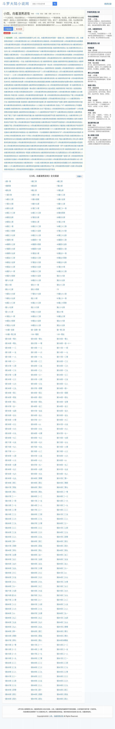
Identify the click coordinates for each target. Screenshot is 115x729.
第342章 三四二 (62, 690)
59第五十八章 (10, 267)
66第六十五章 (36, 276)
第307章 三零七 (10, 640)
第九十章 (60, 312)
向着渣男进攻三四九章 (70, 139)
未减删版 (7, 108)
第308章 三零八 (36, 640)
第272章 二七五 (36, 591)
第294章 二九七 (62, 622)
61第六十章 (61, 267)
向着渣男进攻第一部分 (62, 129)
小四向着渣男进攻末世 (65, 75)
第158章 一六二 (62, 420)
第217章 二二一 (36, 510)
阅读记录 (108, 3)
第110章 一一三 (36, 348)
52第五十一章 (62, 253)
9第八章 (34, 190)
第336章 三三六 (62, 681)
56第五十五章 (10, 262)
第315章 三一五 (62, 649)
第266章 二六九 (36, 582)
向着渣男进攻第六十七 (46, 129)
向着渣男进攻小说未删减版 (20, 108)
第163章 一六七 (36, 429)
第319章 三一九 (10, 658)
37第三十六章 (62, 231)
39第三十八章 (36, 235)
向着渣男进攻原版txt (37, 156)
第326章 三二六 (36, 667)
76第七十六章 (10, 294)
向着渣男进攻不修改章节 (74, 125)
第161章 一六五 (62, 424)
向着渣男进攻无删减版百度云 (68, 61)
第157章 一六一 (36, 420)
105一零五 (60, 334)
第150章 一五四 (10, 411)
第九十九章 (61, 325)
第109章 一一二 (10, 348)
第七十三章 (9, 289)
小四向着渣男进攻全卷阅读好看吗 (46, 92)
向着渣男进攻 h (77, 44)
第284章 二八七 (36, 609)
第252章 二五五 (62, 559)
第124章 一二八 (36, 370)
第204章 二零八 (10, 492)
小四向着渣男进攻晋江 (28, 48)
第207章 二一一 (10, 496)
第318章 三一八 (62, 654)
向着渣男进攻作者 (64, 78)
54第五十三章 (36, 258)
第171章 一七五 (10, 442)
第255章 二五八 (62, 564)
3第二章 (34, 181)
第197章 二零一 (62, 478)
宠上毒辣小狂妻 (93, 135)
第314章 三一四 (36, 649)
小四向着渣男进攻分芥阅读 (60, 135)
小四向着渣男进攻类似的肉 (26, 142)
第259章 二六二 (10, 573)
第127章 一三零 (10, 375)
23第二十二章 (10, 213)
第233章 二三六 (36, 532)
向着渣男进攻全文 (50, 75)
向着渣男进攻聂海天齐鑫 (51, 44)
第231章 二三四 (62, 528)
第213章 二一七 (10, 505)
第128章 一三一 (36, 375)
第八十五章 (9, 307)
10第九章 (60, 190)
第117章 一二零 (62, 357)
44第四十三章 (10, 244)
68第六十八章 (36, 280)
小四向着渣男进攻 (23, 159)
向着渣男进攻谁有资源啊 (38, 146)
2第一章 (8, 181)
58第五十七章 (62, 262)
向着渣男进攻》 (9, 119)
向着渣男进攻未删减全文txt (28, 129)
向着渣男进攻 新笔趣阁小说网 (67, 119)
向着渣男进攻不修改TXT (48, 112)
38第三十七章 (10, 235)
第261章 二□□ (62, 573)
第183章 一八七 (10, 460)
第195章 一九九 (10, 478)
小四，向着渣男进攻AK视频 (46, 38)
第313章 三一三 (10, 649)
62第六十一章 (10, 271)
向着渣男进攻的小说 (11, 129)
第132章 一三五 (62, 379)
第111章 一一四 (62, 348)
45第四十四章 (36, 244)
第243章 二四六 (62, 546)
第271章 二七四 (10, 591)
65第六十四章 (10, 276)
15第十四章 (35, 199)
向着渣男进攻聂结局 (21, 85)
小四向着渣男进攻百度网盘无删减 (18, 146)
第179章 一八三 (62, 451)
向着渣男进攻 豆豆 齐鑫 (53, 139)
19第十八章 (61, 204)
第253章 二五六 (10, 564)
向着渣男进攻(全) (52, 71)
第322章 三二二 (10, 663)
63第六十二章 (36, 271)
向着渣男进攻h (61, 51)
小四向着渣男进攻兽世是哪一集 (35, 95)
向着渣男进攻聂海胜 (49, 119)
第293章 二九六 (36, 622)
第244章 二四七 (10, 550)
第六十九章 (61, 280)
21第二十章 (35, 208)
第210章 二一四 (10, 501)
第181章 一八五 (36, 456)
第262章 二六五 (10, 577)
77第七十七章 (36, 294)
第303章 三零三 (62, 631)
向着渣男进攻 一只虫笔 (31, 162)
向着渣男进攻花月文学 (56, 149)
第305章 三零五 (36, 636)
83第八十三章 (36, 303)
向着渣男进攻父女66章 (12, 48)
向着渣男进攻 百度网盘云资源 (37, 149)
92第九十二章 (36, 316)
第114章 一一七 (62, 352)
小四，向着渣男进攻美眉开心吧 (25, 38)
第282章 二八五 (62, 604)
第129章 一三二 (62, 375)
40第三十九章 (62, 235)
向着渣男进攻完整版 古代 (62, 162)
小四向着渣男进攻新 (56, 41)
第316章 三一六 (10, 654)
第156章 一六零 (10, 420)
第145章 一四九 (36, 402)
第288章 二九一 (62, 613)
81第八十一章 (62, 298)
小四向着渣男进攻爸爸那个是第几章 (57, 156)
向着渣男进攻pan (38, 68)
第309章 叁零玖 (62, 640)
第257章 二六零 (36, 568)
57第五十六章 (36, 262)
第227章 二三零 (36, 523)
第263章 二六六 (36, 577)
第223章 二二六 (10, 519)
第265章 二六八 (10, 582)
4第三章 (60, 181)
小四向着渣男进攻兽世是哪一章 (60, 85)
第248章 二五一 (36, 555)
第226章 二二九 (10, 523)
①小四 (43, 71)
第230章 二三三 (36, 528)
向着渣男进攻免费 (17, 81)
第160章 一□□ (36, 424)
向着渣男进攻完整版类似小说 (39, 85)
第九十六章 (61, 321)
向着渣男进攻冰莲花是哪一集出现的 (23, 88)
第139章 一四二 (10, 393)
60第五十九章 (36, 267)
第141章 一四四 (62, 393)
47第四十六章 (10, 249)
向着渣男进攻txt (24, 156)
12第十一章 (35, 195)
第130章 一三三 (10, 379)
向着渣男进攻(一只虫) (16, 61)
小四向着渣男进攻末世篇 (34, 78)
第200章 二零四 (62, 483)
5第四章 (8, 186)
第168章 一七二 (10, 438)
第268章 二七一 (10, 586)
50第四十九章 (10, 253)
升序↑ (79, 176)
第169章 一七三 (36, 438)
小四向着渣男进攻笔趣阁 (63, 54)
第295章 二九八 (10, 627)
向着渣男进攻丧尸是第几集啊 (57, 102)
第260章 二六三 (36, 573)
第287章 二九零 (36, 613)
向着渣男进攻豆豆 (18, 166)
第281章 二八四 (36, 604)
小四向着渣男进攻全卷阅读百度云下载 (60, 95)
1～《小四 (12, 75)
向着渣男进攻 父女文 (22, 119)
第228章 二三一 (62, 523)
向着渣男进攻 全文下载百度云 (40, 108)
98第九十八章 (36, 325)
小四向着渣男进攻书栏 (54, 58)
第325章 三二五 (10, 667)
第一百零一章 (36, 330)
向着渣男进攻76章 (20, 149)
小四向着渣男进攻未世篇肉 (71, 132)
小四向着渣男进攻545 (24, 75)
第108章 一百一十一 (64, 343)
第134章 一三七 (36, 384)
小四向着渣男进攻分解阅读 (39, 41)
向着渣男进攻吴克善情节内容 (45, 115)
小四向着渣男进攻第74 (63, 166)
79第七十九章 (10, 298)
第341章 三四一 (36, 690)
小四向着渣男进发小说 (22, 41)
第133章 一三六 (10, 384)
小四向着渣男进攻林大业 (21, 125)
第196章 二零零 (36, 478)
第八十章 (34, 298)
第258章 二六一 (62, 568)
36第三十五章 (36, 231)
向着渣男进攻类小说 (50, 78)
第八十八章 (9, 312)
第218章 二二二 (62, 510)
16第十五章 (61, 199)
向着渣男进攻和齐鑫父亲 (25, 115)
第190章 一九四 (36, 469)
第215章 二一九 (62, 505)
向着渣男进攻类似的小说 (33, 61)
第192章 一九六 (10, 474)
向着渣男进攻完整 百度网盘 (17, 102)
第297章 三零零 (62, 627)
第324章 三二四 (62, 663)
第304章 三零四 (10, 636)
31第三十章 (61, 222)
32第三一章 (9, 226)
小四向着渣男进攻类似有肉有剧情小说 (65, 159)
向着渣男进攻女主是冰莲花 (45, 88)
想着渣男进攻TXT (55, 132)
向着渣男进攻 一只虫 (16, 54)
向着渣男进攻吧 (21, 65)
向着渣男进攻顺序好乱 (14, 105)
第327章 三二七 (62, 667)
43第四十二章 (62, 240)
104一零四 (35, 334)
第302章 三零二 (36, 631)
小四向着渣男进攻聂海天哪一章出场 (39, 65)
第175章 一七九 (36, 447)
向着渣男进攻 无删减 (50, 61)
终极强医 (91, 110)
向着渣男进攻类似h (29, 105)
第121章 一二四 (10, 366)
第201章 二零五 (10, 487)
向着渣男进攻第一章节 (56, 146)
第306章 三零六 (62, 636)
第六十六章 (61, 276)
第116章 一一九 (36, 357)
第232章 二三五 (10, 532)
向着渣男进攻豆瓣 (70, 146)
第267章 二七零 (62, 582)
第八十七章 (61, 307)
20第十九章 (9, 208)
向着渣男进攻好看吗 (18, 78)
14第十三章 (9, 199)
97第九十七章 (10, 325)
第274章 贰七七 (10, 595)
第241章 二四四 (10, 546)
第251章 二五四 (36, 559)
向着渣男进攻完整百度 (48, 51)
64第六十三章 (62, 271)
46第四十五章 (62, 244)
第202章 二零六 (36, 487)
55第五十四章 (62, 258)
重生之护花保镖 (93, 73)
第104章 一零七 (36, 339)
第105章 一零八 (62, 339)
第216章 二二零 (10, 510)
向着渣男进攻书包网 (69, 58)
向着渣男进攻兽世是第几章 (36, 102)
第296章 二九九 (36, 627)
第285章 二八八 (62, 609)
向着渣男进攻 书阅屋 (22, 152)
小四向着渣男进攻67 (32, 51)
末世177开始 (26, 135)
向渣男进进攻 (35, 152)
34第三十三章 (62, 226)
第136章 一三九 (10, 388)
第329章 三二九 (36, 672)
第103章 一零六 (10, 339)
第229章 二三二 (10, 528)
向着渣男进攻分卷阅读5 (65, 112)
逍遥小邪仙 (92, 85)
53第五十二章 (10, 258)
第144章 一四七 (62, 397)
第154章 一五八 (36, 415)
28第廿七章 (61, 217)
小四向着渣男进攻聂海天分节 (46, 142)
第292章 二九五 (10, 622)
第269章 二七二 (36, 586)
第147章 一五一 (10, 406)
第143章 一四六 (36, 397)
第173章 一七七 (62, 442)
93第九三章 (61, 316)
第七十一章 (35, 285)
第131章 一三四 (36, 379)
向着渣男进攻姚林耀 (32, 166)
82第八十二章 (10, 303)
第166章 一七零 (36, 433)
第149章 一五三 (62, 406)
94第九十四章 (10, 321)
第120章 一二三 (62, 361)
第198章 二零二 (10, 483)
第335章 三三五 (36, 681)
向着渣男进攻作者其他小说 (18, 132)
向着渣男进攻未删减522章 (33, 54)
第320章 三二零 (36, 658)
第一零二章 (61, 330)
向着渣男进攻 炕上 (62, 115)
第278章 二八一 (36, 600)
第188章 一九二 (62, 465)
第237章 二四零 (62, 537)
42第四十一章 (36, 240)
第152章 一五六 (62, 411)
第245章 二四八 (36, 550)
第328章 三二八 (10, 672)
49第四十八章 (62, 249)
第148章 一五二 (36, 406)
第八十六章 (35, 307)
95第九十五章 (36, 321)
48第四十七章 (36, 249)
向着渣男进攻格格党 (22, 58)
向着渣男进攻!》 (38, 75)
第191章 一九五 (62, 469)
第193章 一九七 (36, 474)
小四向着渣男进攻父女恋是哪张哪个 (64, 108)
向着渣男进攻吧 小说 (72, 149)
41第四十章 (9, 240)
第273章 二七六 (62, 591)
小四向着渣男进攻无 (18, 51)
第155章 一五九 (62, 415)
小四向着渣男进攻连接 (12, 44)
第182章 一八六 (62, 456)
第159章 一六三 (10, 424)
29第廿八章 (9, 222)
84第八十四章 (62, 303)
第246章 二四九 (62, 550)
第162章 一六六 (10, 429)
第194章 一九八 (62, 474)
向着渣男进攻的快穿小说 (49, 152)
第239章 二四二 (36, 541)
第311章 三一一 (36, 645)
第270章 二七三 (62, 586)
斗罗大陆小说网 (15, 3)
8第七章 (8, 190)
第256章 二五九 (10, 568)
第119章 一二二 (36, 361)
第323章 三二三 (36, 663)
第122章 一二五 (36, 366)
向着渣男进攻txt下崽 (47, 166)
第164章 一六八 (62, 429)
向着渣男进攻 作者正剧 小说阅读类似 (69, 88)
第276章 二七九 (62, 595)
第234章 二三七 (62, 532)
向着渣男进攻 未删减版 (23, 68)
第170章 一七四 (62, 438)
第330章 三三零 (62, 672)
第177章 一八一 (10, 451)
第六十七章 (9, 280)
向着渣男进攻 (76, 152)
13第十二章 (61, 195)
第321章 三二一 (62, 658)
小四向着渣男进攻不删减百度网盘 (29, 122)
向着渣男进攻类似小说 (61, 48)
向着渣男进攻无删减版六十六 (29, 112)
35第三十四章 (10, 231)
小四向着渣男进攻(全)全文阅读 (41, 159)
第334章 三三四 (10, 681)
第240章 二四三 (62, 541)
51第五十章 (35, 253)
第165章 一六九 (10, 433)
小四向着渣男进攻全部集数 (73, 41)
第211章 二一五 (36, 501)
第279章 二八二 (62, 600)
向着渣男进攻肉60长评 (32, 71)
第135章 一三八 (62, 384)
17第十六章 (9, 204)
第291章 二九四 (62, 618)
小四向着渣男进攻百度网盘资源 (31, 44)
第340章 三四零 (10, 690)
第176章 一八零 (62, 447)
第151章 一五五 (36, 411)
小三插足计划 (41, 105)
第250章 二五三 (10, 559)
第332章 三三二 (36, 676)
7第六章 (60, 186)
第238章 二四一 (10, 541)
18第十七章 (35, 204)
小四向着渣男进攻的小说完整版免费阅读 (67, 65)
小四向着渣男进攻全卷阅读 (40, 135)
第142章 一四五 (10, 397)
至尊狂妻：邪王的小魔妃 (96, 60)
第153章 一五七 (10, 415)
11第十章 (8, 195)
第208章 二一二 (36, 496)
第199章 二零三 (36, 483)
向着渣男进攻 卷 (66, 44)
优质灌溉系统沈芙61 (26, 92)
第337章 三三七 (10, 685)
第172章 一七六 (36, 442)
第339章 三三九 (62, 685)
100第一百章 (9, 330)
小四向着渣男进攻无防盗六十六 (59, 98)
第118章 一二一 (10, 361)
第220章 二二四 (36, 514)
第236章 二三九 (36, 537)
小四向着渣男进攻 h (68, 68)
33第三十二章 (36, 226)
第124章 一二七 (10, 370)
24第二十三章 (36, 213)
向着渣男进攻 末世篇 (11, 92)
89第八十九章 (36, 312)
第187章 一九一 (36, 465)
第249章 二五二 (62, 555)
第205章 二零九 (36, 492)
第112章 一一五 (10, 352)
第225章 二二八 (62, 519)
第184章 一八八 (36, 460)
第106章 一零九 (10, 343)
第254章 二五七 (36, 564)
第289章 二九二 (10, 618)
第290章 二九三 (36, 618)
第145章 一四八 (10, 402)
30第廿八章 (35, 222)
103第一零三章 (10, 334)
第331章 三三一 (10, 676)
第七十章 (8, 285)
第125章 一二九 (62, 370)
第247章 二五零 (10, 555)
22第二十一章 (62, 208)
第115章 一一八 (10, 357)
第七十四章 (35, 289)
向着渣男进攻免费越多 (39, 98)
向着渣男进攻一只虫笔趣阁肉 (39, 132)
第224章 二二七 (36, 519)
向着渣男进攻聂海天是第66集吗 (62, 81)
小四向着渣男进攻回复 (44, 48)
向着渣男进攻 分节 (75, 115)
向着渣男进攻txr (75, 135)
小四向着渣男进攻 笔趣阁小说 (68, 92)
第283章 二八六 (10, 609)
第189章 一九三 (10, 469)
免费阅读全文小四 (64, 152)
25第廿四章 (61, 213)
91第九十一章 (10, 316)
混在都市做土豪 (93, 123)
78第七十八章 (62, 294)
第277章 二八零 (10, 600)
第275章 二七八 (36, 595)
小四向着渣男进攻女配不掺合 (44, 169)
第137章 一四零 (36, 388)
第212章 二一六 (62, 501)
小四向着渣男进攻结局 (38, 58)
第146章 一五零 (62, 402)
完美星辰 (91, 48)
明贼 (89, 98)
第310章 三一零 (10, 645)
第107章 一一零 (36, 343)
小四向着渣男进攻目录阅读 (39, 125)
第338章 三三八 (36, 685)
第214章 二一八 (36, 505)
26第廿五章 (9, 217)
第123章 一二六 (62, 366)
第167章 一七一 (62, 433)
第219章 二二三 (10, 514)
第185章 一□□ (62, 460)
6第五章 (34, 186)
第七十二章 (61, 285)
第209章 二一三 (62, 496)
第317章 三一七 (36, 654)
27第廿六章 (35, 217)
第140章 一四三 (36, 393)
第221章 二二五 (62, 514)
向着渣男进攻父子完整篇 (73, 105)
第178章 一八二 (36, 451)
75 (58, 289)
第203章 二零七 (62, 487)
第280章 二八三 (10, 604)
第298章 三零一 (10, 631)
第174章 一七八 (10, 447)
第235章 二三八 (10, 537)
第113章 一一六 (36, 352)
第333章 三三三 (62, 676)
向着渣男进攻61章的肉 (16, 71)
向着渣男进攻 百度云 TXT (55, 105)
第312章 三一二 (62, 645)
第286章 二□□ (10, 613)
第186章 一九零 (10, 465)
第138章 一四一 (62, 388)
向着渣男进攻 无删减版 (53, 68)
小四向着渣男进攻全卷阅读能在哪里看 (37, 81)
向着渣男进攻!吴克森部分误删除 (33, 139)
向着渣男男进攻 (36, 119)
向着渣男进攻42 (48, 54)
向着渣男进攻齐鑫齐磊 (23, 98)
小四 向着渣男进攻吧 (66, 71)
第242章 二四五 (36, 546)
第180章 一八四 (10, 456)
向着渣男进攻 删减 (46, 162)
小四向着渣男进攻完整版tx (24, 169)
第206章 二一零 (62, 492)
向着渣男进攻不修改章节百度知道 (53, 122)
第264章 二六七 (62, 577)
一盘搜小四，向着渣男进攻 (65, 38)
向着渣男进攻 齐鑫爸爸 (57, 125)
